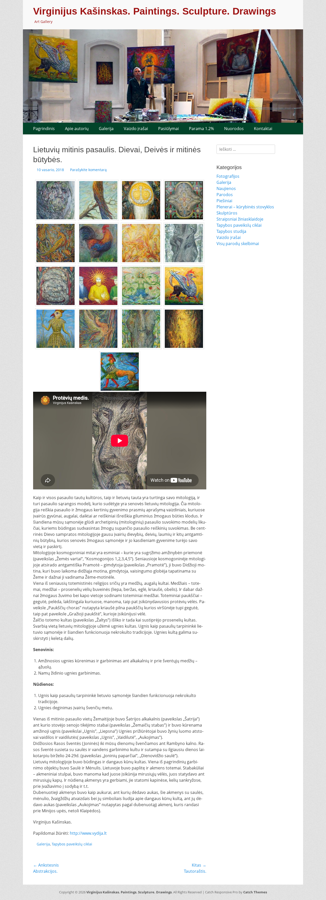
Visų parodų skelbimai (237, 243)
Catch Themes (255, 892)
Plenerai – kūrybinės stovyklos (245, 207)
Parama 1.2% (201, 128)
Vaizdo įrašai (136, 128)
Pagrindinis (44, 128)
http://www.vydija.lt (88, 833)
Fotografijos (227, 176)
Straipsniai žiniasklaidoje (239, 219)
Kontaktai (263, 128)
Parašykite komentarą (88, 169)
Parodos (224, 194)
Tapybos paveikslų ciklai (72, 844)
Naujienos (226, 188)
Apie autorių (77, 128)
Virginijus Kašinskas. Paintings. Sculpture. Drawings (154, 11)
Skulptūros (226, 213)
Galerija (106, 128)
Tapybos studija (231, 231)
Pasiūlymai (168, 128)
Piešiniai (224, 201)
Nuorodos (234, 128)
